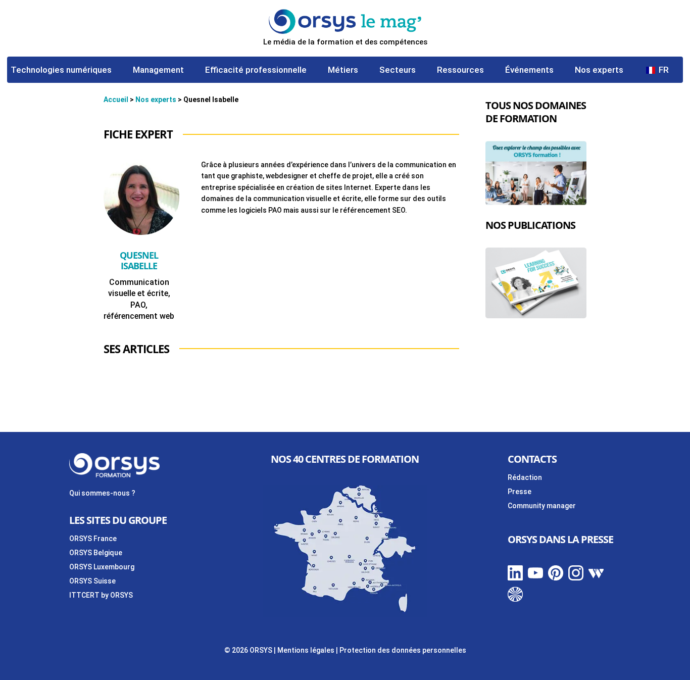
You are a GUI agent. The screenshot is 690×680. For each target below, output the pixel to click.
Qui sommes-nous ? (102, 493)
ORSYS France (93, 539)
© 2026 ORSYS (249, 650)
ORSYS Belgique (95, 553)
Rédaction (525, 477)
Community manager (542, 506)
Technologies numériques (61, 70)
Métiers (343, 70)
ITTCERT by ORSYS (101, 595)
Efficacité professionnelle (256, 70)
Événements (529, 70)
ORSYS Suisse (92, 581)
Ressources (460, 70)
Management (158, 70)
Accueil (116, 99)
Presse (519, 492)
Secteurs (397, 70)
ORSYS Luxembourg (101, 567)
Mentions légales (305, 650)
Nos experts (599, 70)
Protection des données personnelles (402, 650)
